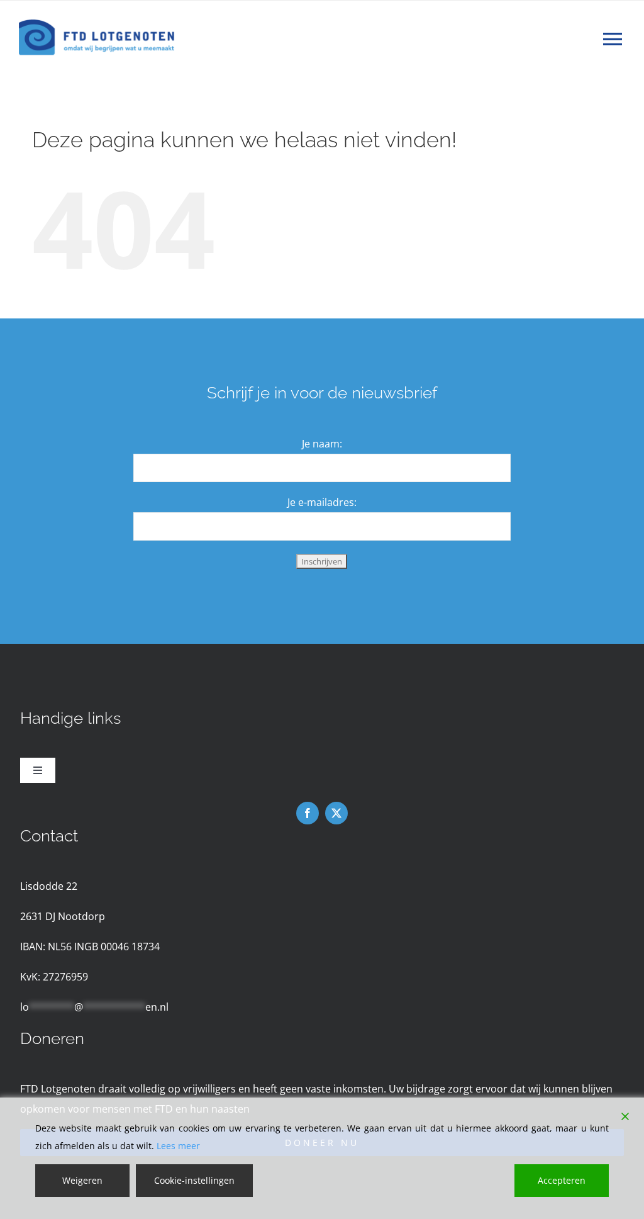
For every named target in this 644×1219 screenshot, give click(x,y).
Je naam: (322, 444)
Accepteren (562, 1180)
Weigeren (82, 1180)
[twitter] (336, 813)
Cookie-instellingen (194, 1180)
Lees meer (178, 1146)
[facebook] (307, 813)
